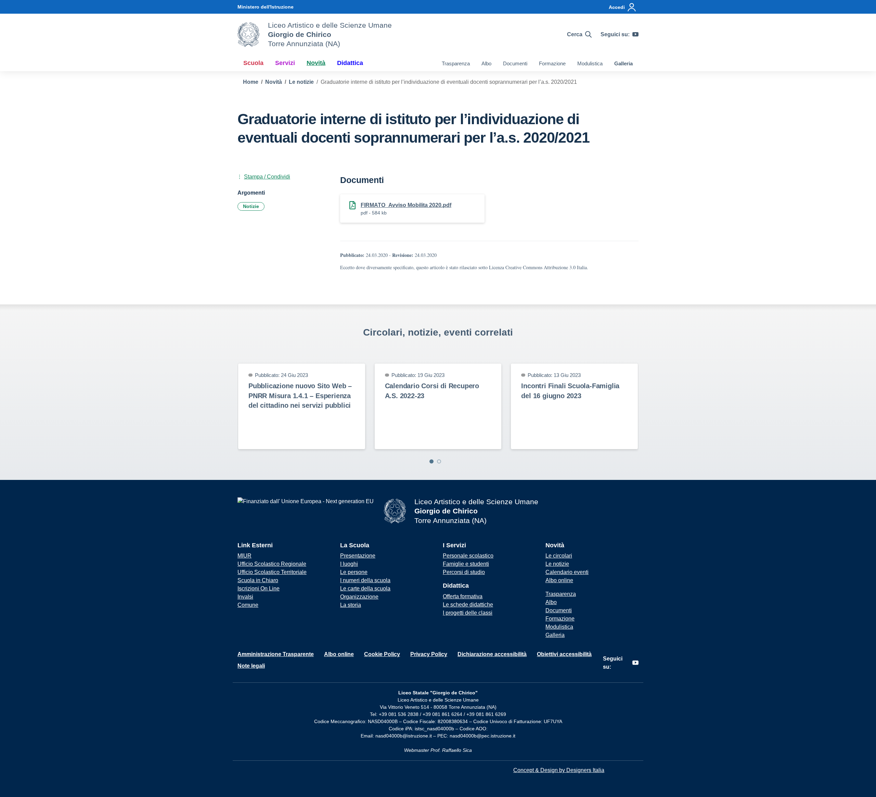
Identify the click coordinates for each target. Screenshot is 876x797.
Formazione (552, 63)
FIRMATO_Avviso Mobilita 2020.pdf (406, 205)
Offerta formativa (462, 596)
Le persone (354, 572)
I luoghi (349, 564)
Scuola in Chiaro (257, 580)
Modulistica (590, 63)
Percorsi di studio (464, 572)
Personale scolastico (468, 556)
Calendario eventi (567, 572)
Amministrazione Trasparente (275, 654)
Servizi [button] (285, 63)
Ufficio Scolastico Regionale (271, 564)
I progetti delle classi (467, 613)
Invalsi (245, 597)
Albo (486, 63)
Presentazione (357, 556)
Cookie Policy (382, 654)
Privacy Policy (428, 654)
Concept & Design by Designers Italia (558, 770)
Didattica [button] (350, 63)
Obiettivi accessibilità (564, 654)
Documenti (515, 63)
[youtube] (635, 34)
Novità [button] (316, 63)
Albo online (559, 580)
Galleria (623, 63)
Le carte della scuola (365, 588)
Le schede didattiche (468, 604)
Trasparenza (456, 63)
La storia (350, 605)
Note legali (251, 666)
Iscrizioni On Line (258, 588)
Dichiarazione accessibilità (492, 654)
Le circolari (558, 556)
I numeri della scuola (365, 580)
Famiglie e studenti (466, 564)
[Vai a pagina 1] (431, 461)
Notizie (251, 206)
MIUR (244, 556)
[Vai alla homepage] (248, 34)
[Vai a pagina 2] (439, 461)
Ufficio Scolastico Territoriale (272, 572)
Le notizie (557, 564)
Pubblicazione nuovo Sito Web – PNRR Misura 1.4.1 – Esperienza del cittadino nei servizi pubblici (300, 395)
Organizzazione (359, 597)
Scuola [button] (253, 63)
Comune (247, 605)
